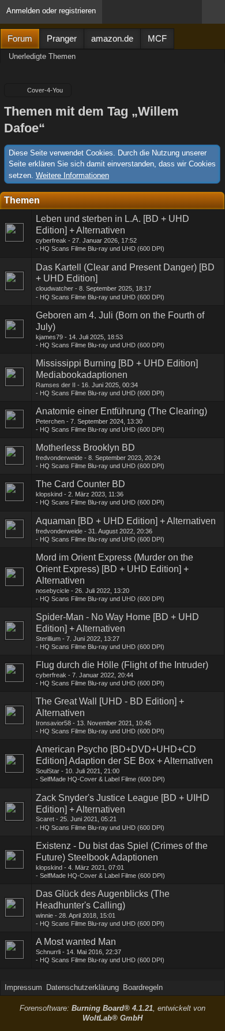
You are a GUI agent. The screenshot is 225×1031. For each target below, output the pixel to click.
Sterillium (48, 638)
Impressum (23, 987)
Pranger (62, 38)
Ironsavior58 (53, 723)
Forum (19, 38)
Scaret (45, 818)
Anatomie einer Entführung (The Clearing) (121, 411)
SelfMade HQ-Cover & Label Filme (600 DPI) (102, 779)
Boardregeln (143, 987)
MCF (157, 38)
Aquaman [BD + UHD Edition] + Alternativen (126, 521)
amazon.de (112, 38)
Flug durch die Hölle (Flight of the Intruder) (122, 665)
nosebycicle (52, 590)
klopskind (49, 494)
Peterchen (50, 421)
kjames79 (49, 336)
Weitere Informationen (72, 175)
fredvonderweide (59, 457)
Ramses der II (56, 384)
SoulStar (47, 770)
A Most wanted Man (76, 942)
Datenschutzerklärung (82, 987)
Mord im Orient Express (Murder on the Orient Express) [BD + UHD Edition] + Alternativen (114, 568)
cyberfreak (51, 240)
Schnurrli (48, 951)
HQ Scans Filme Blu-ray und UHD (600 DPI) (102, 248)
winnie (44, 915)
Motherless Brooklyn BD (85, 448)
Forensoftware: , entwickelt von (112, 1013)
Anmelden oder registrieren (51, 10)
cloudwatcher (54, 288)
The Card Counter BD (80, 484)
